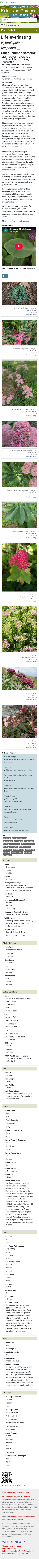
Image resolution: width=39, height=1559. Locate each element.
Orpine (24, 59)
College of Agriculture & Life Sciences (16, 1551)
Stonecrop (8, 61)
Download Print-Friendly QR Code (15, 1485)
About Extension (8, 1546)
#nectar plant (29, 841)
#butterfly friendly (24, 847)
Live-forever (9, 56)
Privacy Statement (16, 1519)
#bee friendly (7, 849)
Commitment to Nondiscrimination (22, 1517)
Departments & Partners (11, 1549)
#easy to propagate (28, 844)
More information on (15, 221)
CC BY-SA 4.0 (32, 599)
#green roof (28, 852)
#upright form (30, 849)
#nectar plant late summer (11, 844)
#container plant (18, 849)
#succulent (6, 838)
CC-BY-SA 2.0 (32, 697)
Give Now (24, 1554)
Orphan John (9, 59)
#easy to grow (7, 841)
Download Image (31, 314)
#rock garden (18, 841)
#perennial (6, 852)
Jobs (19, 1546)
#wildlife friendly (17, 852)
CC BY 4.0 (34, 312)
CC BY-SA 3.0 (32, 745)
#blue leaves (7, 855)
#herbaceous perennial (19, 838)
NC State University (9, 1497)
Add (5, 276)
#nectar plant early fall (10, 847)
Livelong (23, 56)
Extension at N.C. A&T (10, 1554)
